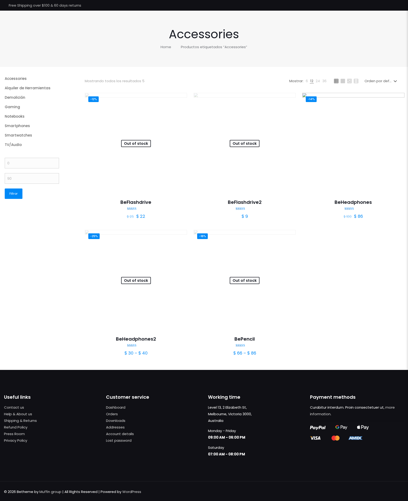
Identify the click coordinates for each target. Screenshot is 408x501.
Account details (120, 433)
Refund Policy (15, 427)
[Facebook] (377, 5)
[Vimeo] (390, 5)
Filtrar (13, 193)
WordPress (131, 491)
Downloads (115, 420)
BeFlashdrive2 (245, 202)
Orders (112, 413)
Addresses (115, 427)
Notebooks (15, 116)
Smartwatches (18, 135)
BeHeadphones (353, 202)
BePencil (244, 339)
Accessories (16, 78)
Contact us (14, 407)
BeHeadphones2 (136, 339)
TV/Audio (13, 144)
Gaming (12, 106)
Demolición (15, 97)
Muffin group (50, 491)
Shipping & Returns (20, 420)
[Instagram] (396, 5)
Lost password (119, 440)
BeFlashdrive (135, 202)
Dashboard (115, 407)
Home (166, 46)
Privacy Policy (15, 440)
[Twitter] (384, 5)
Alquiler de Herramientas (28, 88)
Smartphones (17, 125)
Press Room (14, 433)
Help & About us (18, 413)
